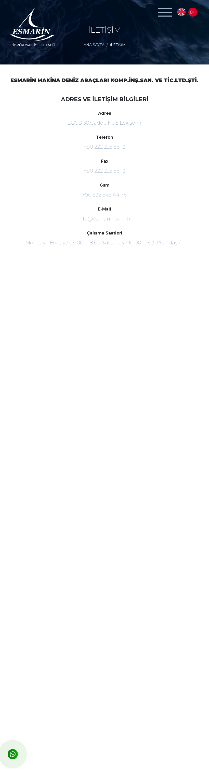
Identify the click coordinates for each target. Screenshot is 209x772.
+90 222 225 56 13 (104, 147)
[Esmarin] (32, 27)
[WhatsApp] (13, 754)
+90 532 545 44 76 (104, 195)
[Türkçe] (192, 12)
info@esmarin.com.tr (104, 219)
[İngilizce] (181, 12)
